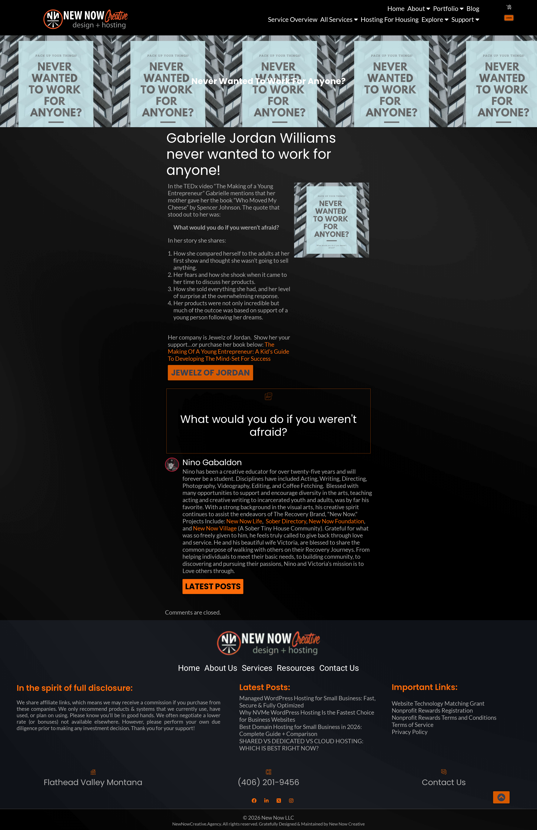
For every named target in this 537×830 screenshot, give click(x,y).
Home (396, 8)
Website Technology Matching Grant (438, 703)
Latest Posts (213, 586)
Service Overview (292, 19)
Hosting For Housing (390, 19)
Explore (432, 19)
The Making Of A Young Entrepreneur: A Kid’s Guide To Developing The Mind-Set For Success (228, 351)
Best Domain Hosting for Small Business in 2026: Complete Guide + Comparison (300, 730)
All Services (336, 19)
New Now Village (215, 528)
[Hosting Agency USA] (85, 19)
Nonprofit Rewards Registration (432, 710)
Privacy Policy (410, 731)
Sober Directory (286, 521)
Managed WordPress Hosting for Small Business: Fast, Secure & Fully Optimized (307, 701)
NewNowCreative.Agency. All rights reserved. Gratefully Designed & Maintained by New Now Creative (268, 824)
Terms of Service (413, 724)
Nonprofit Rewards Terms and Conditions (444, 717)
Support (462, 19)
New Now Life (244, 521)
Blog (473, 8)
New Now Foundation (336, 521)
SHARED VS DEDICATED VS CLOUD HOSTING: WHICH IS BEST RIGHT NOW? (301, 744)
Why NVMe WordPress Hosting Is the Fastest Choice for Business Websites (306, 716)
